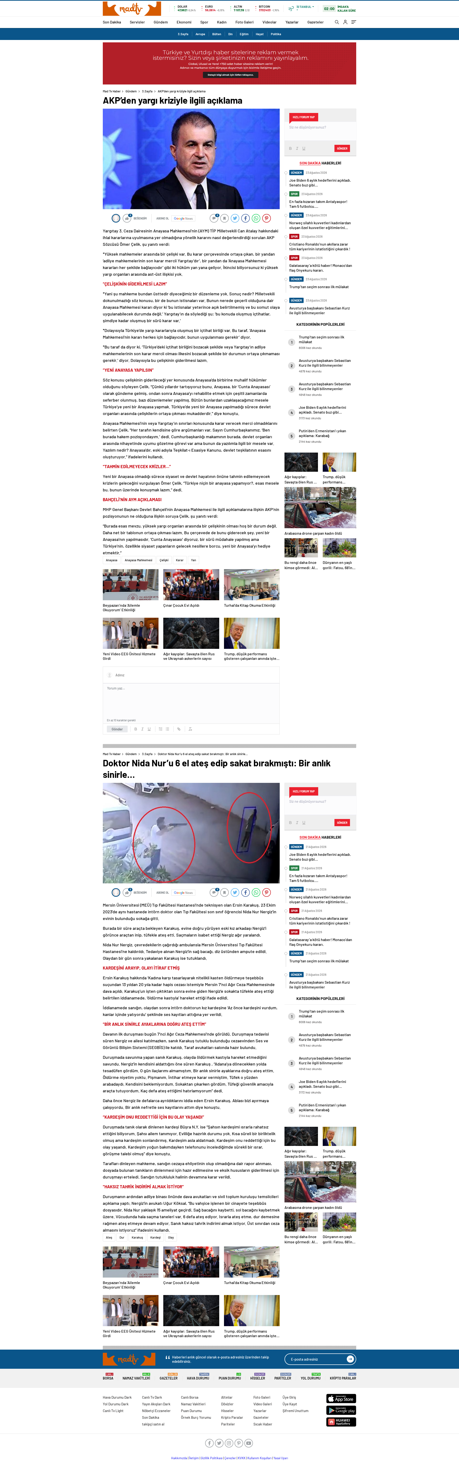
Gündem (161, 22)
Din (230, 34)
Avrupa (200, 34)
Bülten (216, 34)
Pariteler (282, 1376)
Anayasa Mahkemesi (138, 560)
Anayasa (111, 560)
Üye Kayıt (290, 1404)
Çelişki (164, 560)
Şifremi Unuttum (295, 1410)
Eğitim (244, 34)
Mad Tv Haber (112, 91)
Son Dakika (112, 22)
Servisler (137, 22)
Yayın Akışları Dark (156, 1404)
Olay (171, 1237)
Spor (204, 22)
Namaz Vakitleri (136, 1376)
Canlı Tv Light (113, 1410)
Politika (276, 34)
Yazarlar (292, 22)
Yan (193, 560)
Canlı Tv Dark (152, 1397)
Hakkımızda (179, 1458)
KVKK (242, 1458)
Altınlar (227, 1397)
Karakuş (137, 1237)
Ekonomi (184, 22)
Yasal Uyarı (280, 1458)
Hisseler (257, 1376)
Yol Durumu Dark (116, 1404)
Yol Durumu (311, 1376)
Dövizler (227, 1404)
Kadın (222, 22)
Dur (122, 1237)
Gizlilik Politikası (212, 1458)
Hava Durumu (198, 1376)
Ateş (109, 1237)
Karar (180, 560)
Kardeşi (155, 1237)
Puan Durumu (230, 1376)
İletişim (194, 1458)
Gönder (117, 729)
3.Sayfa (183, 34)
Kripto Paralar (343, 1376)
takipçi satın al (153, 1424)
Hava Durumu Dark (117, 1397)
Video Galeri (262, 1404)
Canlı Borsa (189, 1397)
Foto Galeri (244, 22)
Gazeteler (315, 22)
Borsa (108, 1376)
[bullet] (167, 729)
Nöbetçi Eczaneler (156, 1410)
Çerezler (230, 1458)
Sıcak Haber (262, 1424)
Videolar (269, 22)
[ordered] (160, 729)
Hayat (260, 34)
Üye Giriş (289, 1397)
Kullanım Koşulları (259, 1458)
